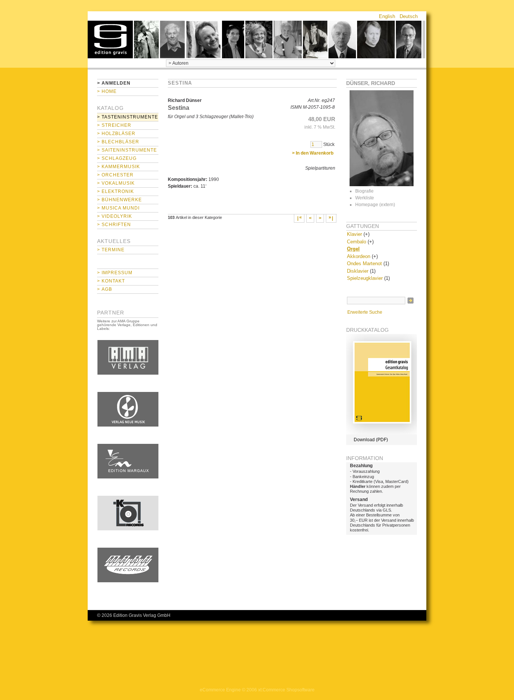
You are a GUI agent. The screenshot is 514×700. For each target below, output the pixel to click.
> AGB (104, 289)
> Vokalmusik (116, 183)
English (387, 16)
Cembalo (356, 241)
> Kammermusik (118, 166)
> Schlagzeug (117, 158)
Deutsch (409, 16)
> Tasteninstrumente (127, 117)
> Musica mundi (118, 208)
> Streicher (114, 125)
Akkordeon (358, 256)
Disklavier (357, 271)
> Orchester (115, 175)
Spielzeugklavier (365, 278)
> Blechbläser (118, 141)
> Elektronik (115, 191)
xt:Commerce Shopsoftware (286, 689)
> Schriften (114, 224)
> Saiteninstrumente (127, 150)
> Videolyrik (114, 216)
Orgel (353, 249)
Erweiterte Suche (364, 312)
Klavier (354, 234)
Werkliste (364, 197)
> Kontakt (111, 281)
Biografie (364, 191)
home (110, 39)
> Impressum (114, 272)
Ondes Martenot (364, 263)
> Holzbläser (116, 133)
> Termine (111, 249)
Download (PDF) (371, 439)
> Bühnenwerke (119, 199)
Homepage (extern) (375, 204)
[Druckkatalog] (381, 433)
